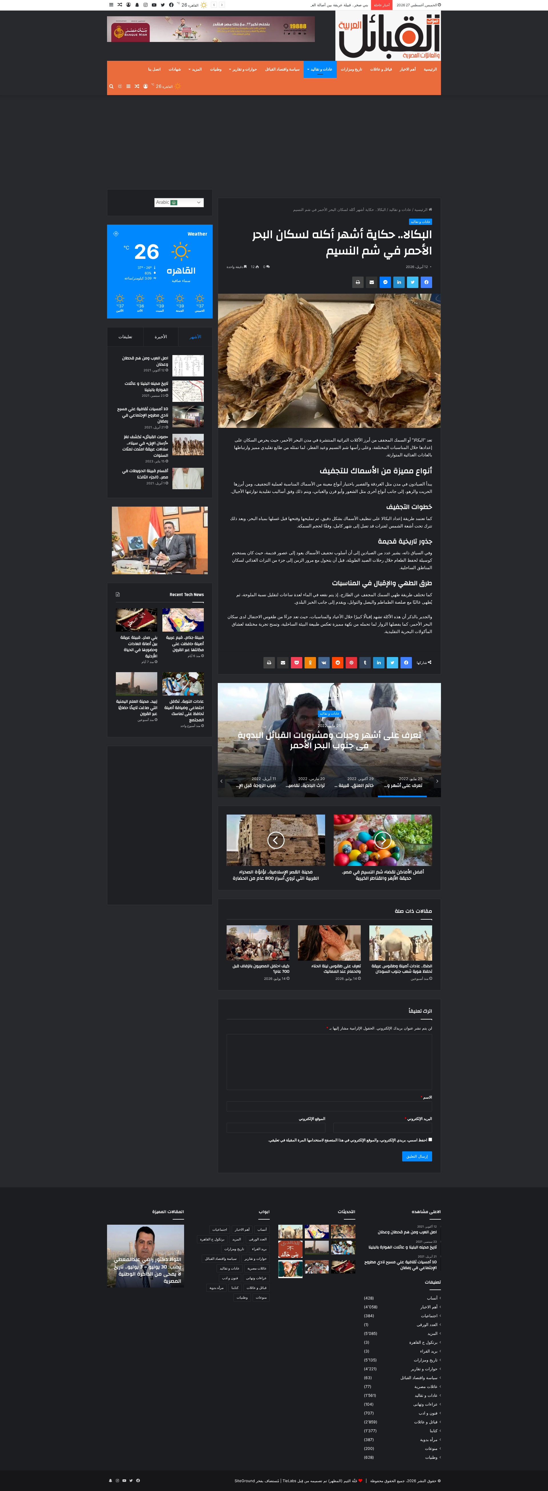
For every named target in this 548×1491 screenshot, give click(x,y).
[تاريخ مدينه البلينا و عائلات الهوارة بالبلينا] (188, 391)
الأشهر (195, 336)
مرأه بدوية (429, 1439)
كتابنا (434, 1430)
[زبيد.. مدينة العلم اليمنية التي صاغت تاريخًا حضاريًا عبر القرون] (136, 684)
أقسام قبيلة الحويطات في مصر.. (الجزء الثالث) (145, 474)
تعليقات (125, 336)
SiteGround (245, 1480)
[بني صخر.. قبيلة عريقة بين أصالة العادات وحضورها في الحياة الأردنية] (136, 620)
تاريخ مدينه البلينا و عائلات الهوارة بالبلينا (146, 387)
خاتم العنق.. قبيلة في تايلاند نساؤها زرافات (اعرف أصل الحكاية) (329, 740)
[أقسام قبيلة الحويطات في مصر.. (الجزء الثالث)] (188, 478)
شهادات (175, 69)
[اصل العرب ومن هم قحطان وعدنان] (188, 365)
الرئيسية (430, 69)
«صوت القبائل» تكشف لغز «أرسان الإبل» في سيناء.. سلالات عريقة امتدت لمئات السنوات (145, 446)
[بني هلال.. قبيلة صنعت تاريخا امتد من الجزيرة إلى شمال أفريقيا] (343, 1231)
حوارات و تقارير (245, 69)
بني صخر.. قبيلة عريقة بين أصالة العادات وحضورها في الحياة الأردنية (314, 5)
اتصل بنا (154, 69)
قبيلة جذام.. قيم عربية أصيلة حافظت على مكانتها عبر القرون (185, 644)
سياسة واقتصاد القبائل (282, 69)
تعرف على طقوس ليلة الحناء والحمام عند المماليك (336, 968)
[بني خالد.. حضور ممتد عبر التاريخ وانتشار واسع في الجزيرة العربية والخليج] (290, 1249)
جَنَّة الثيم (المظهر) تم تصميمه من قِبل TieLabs (320, 1480)
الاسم (426, 1097)
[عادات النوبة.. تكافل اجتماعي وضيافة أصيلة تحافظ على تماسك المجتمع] (183, 684)
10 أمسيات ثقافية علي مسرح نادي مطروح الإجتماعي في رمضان (142, 415)
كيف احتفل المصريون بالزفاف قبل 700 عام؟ (261, 968)
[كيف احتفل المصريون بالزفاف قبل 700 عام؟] (258, 943)
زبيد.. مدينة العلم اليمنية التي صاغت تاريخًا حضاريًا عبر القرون (136, 708)
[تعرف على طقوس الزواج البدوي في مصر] (317, 1267)
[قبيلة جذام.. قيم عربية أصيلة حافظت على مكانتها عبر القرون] (183, 620)
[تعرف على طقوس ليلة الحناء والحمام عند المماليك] (329, 943)
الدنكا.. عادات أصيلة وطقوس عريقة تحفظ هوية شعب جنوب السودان (402, 968)
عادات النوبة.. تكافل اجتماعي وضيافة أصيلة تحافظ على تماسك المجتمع (184, 711)
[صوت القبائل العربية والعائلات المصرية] (388, 37)
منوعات (431, 1448)
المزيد (197, 69)
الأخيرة (161, 336)
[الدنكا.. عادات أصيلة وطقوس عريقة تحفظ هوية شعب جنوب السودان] (400, 943)
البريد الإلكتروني (418, 1118)
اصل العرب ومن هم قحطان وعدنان (145, 361)
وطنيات (215, 69)
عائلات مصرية (426, 1386)
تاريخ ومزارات (351, 69)
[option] (329, 740)
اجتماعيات (429, 1315)
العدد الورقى (427, 1324)
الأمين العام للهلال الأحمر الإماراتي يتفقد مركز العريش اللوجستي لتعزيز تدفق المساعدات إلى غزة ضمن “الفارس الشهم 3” (149, 1267)
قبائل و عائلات (381, 69)
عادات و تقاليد (322, 69)
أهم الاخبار (408, 69)
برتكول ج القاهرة (423, 1342)
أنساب (432, 1298)
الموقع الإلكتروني (312, 1118)
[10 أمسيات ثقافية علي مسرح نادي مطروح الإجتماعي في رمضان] (188, 416)
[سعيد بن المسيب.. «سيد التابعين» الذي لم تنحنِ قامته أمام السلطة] (290, 1269)
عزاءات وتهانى (425, 1404)
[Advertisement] (274, 141)
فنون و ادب (428, 1413)
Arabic (163, 202)
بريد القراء (429, 1351)
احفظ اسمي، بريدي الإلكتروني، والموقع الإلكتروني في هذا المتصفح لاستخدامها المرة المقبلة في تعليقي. (347, 1140)
